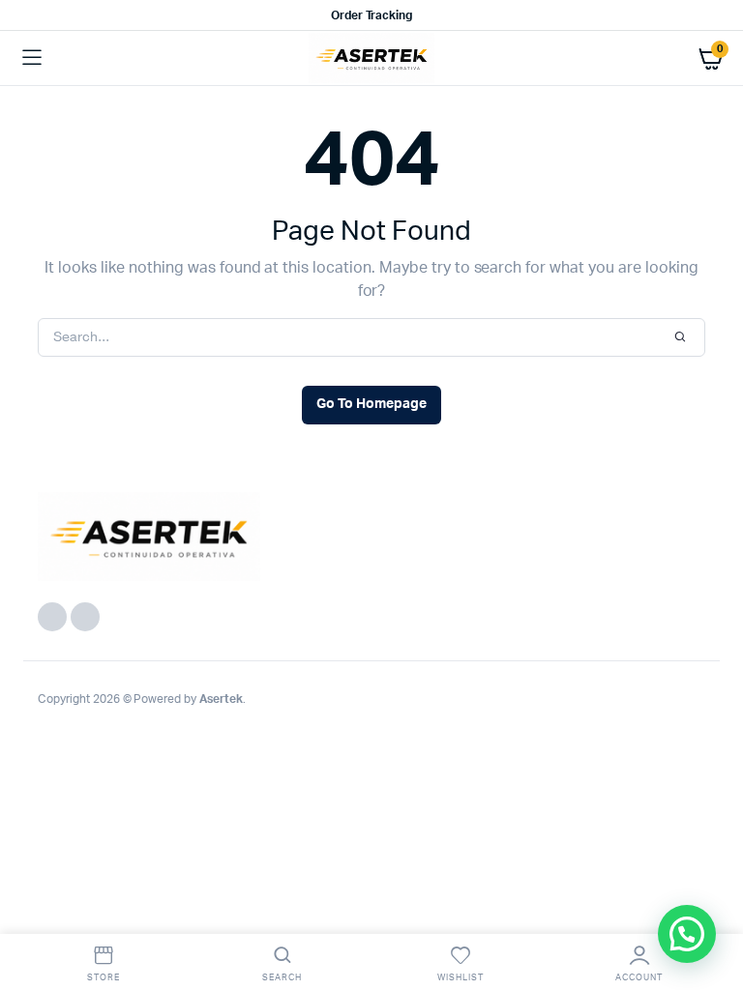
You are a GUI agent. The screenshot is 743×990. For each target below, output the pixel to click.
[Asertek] (371, 58)
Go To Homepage (371, 404)
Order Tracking (372, 15)
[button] (687, 934)
